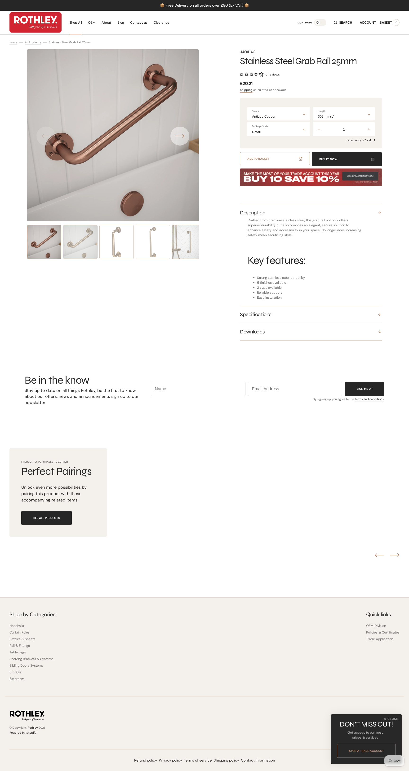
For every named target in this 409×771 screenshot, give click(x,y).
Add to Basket (258, 159)
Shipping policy (226, 760)
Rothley (33, 728)
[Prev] (379, 555)
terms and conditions (369, 399)
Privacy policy (170, 760)
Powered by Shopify (22, 733)
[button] (343, 22)
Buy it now (328, 159)
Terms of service (198, 760)
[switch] (320, 22)
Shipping (246, 90)
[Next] (395, 555)
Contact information (258, 760)
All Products (33, 42)
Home (13, 42)
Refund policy (145, 760)
